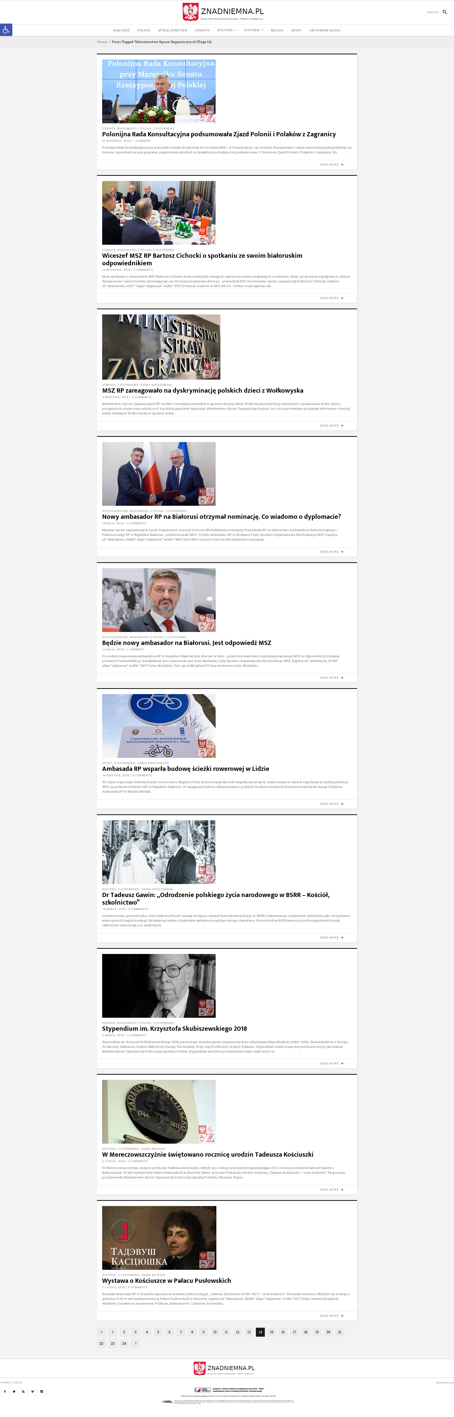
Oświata (108, 128)
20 (328, 1332)
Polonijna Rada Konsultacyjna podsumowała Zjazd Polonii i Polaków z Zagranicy (219, 134)
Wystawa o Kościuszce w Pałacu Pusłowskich (166, 1280)
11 (226, 1332)
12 (237, 1332)
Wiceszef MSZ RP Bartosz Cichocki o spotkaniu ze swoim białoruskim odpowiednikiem (202, 259)
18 (305, 1332)
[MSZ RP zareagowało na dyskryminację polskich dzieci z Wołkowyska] (227, 347)
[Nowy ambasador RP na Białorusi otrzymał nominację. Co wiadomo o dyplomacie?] (227, 474)
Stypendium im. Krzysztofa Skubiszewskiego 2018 (174, 1028)
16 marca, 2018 (113, 909)
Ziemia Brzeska (153, 1149)
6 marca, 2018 (112, 1035)
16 (283, 1332)
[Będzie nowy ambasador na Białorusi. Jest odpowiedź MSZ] (227, 600)
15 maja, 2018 (112, 649)
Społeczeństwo (115, 511)
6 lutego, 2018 (113, 1161)
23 (113, 1343)
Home (102, 42)
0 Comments (143, 269)
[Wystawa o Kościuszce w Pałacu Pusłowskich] (227, 1238)
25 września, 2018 (116, 140)
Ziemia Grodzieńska (156, 384)
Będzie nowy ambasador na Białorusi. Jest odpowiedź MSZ (186, 642)
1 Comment (142, 140)
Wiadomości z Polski (134, 128)
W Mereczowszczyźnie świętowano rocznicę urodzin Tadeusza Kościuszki (208, 1154)
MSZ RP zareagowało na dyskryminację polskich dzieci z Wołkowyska (202, 390)
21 (339, 1332)
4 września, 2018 (115, 397)
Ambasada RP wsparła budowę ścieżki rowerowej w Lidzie (185, 768)
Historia (109, 889)
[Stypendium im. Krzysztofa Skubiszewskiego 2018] (227, 986)
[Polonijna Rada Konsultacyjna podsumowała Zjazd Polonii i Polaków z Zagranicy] (227, 91)
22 (101, 1343)
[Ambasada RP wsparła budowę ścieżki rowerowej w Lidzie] (227, 726)
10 (215, 1332)
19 (317, 1332)
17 (294, 1332)
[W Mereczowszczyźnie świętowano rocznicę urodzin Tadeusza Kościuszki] (227, 1112)
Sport (107, 763)
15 (271, 1332)
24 (124, 1343)
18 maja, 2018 (112, 523)
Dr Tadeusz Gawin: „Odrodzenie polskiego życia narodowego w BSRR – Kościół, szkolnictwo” (216, 898)
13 (249, 1332)
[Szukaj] (443, 12)
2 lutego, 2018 (113, 1287)
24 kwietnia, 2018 (115, 775)
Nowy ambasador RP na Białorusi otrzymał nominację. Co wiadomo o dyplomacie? (221, 516)
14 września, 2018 (116, 269)
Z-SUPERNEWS (164, 128)
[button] (6, 30)
